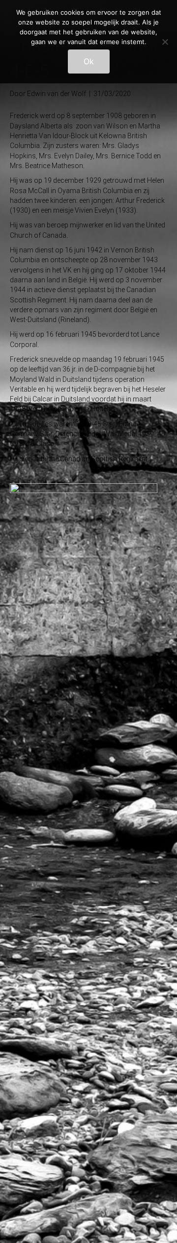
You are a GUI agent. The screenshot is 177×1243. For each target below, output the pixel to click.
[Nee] (165, 42)
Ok (89, 61)
